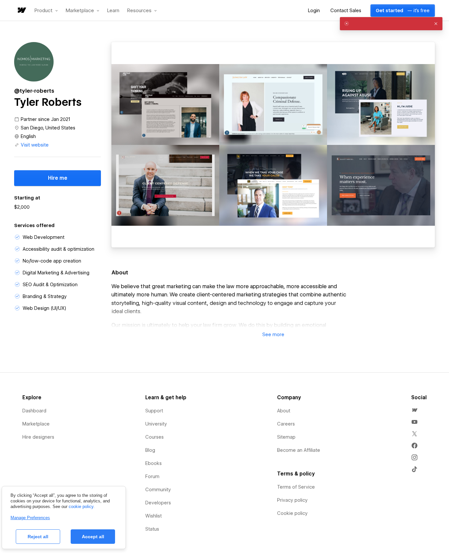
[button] (46, 10)
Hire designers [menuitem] (38, 437)
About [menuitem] (283, 410)
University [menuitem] (156, 424)
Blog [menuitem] (150, 450)
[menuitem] (414, 410)
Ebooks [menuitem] (153, 463)
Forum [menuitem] (152, 476)
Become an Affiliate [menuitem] (298, 450)
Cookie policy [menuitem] (292, 513)
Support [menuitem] (154, 410)
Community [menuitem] (158, 489)
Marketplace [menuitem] (36, 424)
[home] (21, 10)
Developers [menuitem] (158, 502)
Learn (113, 10)
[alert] (391, 23)
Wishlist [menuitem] (153, 516)
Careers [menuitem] (286, 424)
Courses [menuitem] (154, 437)
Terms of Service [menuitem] (296, 487)
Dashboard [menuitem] (34, 410)
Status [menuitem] (152, 529)
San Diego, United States (48, 127)
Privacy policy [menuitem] (292, 500)
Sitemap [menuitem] (286, 437)
